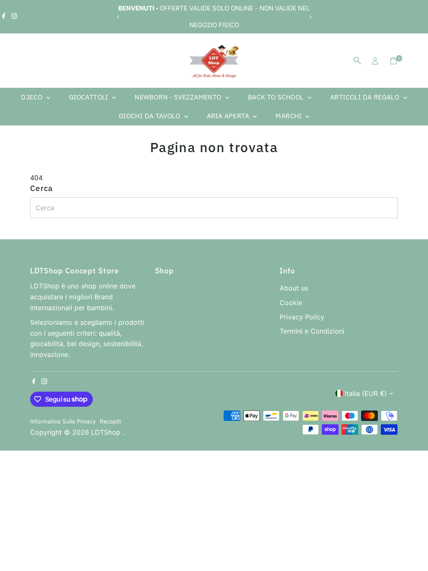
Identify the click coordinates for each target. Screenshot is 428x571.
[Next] (310, 17)
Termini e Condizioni (312, 331)
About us (294, 288)
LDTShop (106, 432)
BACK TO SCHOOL (277, 97)
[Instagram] (14, 17)
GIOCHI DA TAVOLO (150, 116)
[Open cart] (393, 60)
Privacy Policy (302, 317)
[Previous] (118, 17)
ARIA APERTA (229, 116)
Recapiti (110, 421)
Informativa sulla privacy (63, 421)
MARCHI (289, 116)
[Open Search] (357, 60)
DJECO (32, 97)
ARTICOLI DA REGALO (365, 97)
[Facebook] (4, 17)
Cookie (291, 302)
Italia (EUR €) (366, 393)
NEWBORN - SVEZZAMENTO (179, 97)
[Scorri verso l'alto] (411, 548)
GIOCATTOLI (89, 97)
